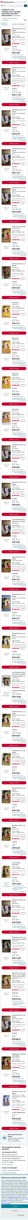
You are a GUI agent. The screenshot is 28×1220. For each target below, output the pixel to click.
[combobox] (16, 6)
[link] (25, 20)
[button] (22, 59)
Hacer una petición (7, 1164)
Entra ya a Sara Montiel (13, 1141)
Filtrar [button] (5, 24)
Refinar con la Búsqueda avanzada (10, 19)
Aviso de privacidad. (6, 1203)
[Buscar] (25, 6)
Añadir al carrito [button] (14, 62)
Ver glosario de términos (9, 1173)
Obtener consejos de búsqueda (11, 1170)
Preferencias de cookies (13, 1197)
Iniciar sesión (20, 2)
